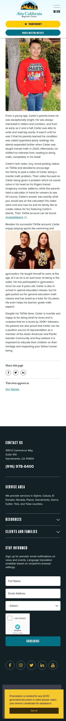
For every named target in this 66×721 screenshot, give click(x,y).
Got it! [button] (34, 710)
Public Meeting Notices (33, 32)
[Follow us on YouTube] (53, 665)
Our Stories (12, 389)
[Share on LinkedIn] (23, 372)
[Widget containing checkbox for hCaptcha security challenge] (18, 623)
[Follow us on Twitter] (31, 665)
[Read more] (33, 74)
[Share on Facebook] (8, 372)
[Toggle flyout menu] (56, 9)
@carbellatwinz (14, 217)
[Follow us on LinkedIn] (42, 665)
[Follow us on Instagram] (20, 665)
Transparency (35, 24)
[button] (33, 519)
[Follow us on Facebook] (10, 665)
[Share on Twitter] (16, 372)
